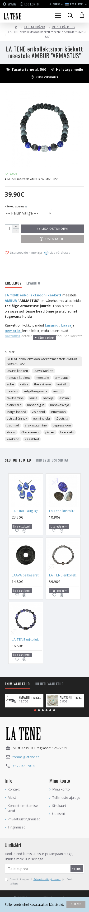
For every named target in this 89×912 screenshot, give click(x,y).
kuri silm (62, 384)
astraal (64, 398)
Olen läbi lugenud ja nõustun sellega (42, 881)
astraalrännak (17, 418)
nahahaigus (35, 405)
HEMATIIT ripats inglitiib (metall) (30, 697)
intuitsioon (58, 412)
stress (11, 432)
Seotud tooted (18, 460)
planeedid (14, 405)
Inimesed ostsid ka (52, 460)
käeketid (13, 439)
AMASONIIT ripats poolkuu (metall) (71, 697)
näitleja (48, 398)
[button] (35, 710)
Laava (66, 325)
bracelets (67, 432)
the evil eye (42, 384)
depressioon (61, 425)
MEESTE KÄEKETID (63, 27)
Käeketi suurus (14, 206)
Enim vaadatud (17, 684)
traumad (13, 425)
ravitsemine (15, 398)
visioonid (38, 412)
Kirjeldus (13, 283)
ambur (58, 391)
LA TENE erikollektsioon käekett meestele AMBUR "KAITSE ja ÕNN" (64, 575)
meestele (42, 377)
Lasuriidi (52, 325)
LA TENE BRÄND (34, 27)
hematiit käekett (18, 377)
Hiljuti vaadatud (49, 684)
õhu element (30, 432)
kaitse (24, 384)
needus (12, 391)
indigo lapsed (16, 412)
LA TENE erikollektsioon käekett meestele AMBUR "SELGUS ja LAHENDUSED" (27, 639)
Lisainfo (33, 283)
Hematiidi (13, 330)
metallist (12, 336)
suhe (10, 384)
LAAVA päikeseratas (27, 575)
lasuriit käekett (17, 371)
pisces (50, 432)
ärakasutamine (36, 425)
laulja (33, 398)
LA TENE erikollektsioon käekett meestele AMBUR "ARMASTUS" (42, 361)
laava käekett (43, 371)
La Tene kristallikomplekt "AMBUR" (64, 511)
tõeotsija (62, 418)
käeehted (32, 439)
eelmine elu (41, 418)
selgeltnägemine (35, 391)
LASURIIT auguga (25, 511)
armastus (62, 377)
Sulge (76, 904)
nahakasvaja (59, 405)
